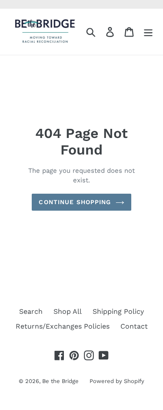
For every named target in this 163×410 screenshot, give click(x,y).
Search (31, 311)
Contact (134, 326)
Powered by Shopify (117, 381)
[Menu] (148, 32)
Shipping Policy (118, 311)
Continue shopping (75, 201)
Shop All (67, 311)
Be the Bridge (60, 381)
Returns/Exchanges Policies (63, 326)
